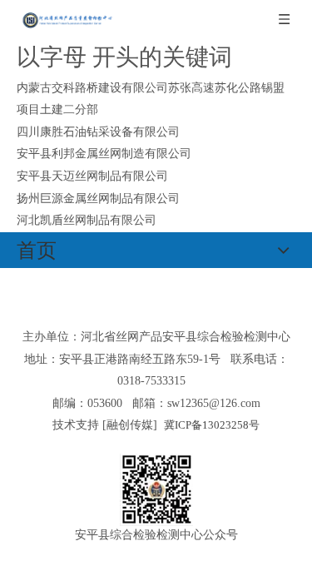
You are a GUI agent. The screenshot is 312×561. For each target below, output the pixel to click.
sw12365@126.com (213, 403)
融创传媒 (129, 425)
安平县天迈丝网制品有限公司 (92, 176)
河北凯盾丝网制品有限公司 (86, 220)
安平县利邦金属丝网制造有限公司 (104, 153)
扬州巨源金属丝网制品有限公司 (98, 198)
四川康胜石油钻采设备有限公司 (98, 132)
